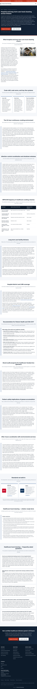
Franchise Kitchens (16, 653)
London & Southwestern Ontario (30, 655)
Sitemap (2, 680)
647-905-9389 (3, 674)
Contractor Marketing (20, 687)
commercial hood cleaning (10, 71)
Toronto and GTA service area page (26, 299)
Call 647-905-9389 (23, 639)
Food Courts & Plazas (16, 655)
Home (2, 9)
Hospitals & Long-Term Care (17, 657)
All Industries (15, 648)
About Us (2, 663)
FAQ (1, 666)
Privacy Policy (12, 680)
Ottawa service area (16, 305)
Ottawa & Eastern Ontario (29, 653)
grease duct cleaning (12, 72)
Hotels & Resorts (16, 652)
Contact (2, 668)
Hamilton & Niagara (28, 652)
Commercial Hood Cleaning (5, 650)
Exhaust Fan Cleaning (4, 652)
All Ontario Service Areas (29, 648)
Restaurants (15, 650)
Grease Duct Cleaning (4, 653)
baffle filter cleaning (4, 74)
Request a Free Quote (13, 639)
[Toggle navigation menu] (36, 4)
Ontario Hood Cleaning (6, 3)
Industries (5, 9)
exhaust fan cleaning (4, 72)
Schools (14, 658)
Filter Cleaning (3, 655)
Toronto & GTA (27, 650)
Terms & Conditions (19, 680)
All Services (3, 648)
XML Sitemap (7, 680)
